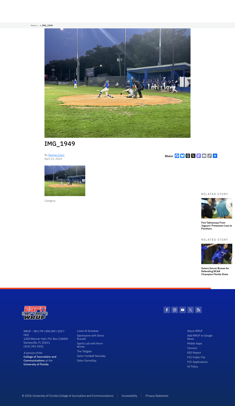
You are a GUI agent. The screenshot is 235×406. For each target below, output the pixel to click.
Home (33, 25)
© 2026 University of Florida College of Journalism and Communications (67, 396)
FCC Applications (197, 362)
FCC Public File (196, 357)
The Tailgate (84, 351)
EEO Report (194, 352)
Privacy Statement (157, 396)
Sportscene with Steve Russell (90, 337)
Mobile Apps (194, 343)
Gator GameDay (86, 360)
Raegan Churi (56, 155)
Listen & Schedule (88, 331)
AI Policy (192, 366)
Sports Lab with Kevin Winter (90, 345)
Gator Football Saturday (91, 356)
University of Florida (36, 364)
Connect (192, 348)
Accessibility (129, 396)
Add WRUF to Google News (200, 337)
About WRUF (195, 331)
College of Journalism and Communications (40, 358)
